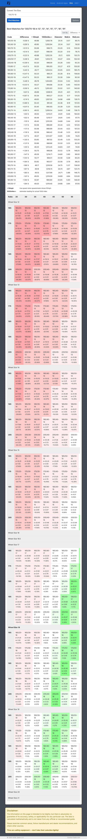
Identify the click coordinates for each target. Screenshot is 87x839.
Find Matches (13, 20)
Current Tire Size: (14, 10)
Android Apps (62, 3)
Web (71, 3)
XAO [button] (76, 3)
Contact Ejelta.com (73, 837)
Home (52, 3)
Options (75, 20)
